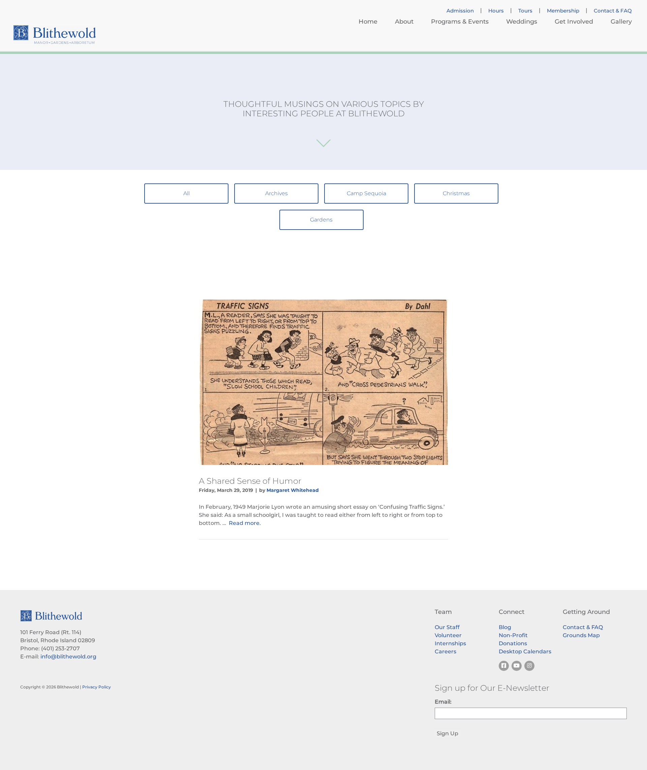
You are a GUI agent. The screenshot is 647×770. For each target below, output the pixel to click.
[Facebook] (504, 666)
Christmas (456, 193)
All (186, 193)
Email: (443, 702)
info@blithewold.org (68, 656)
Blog (505, 627)
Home (368, 21)
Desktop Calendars (525, 651)
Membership (563, 11)
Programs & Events (460, 21)
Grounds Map (581, 635)
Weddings (521, 21)
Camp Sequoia (366, 193)
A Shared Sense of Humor (250, 481)
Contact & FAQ (613, 11)
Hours (496, 11)
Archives (276, 193)
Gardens (321, 219)
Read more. (245, 523)
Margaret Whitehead (293, 490)
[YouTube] (517, 666)
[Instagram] (529, 666)
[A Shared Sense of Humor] (323, 382)
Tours (525, 11)
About (404, 21)
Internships (450, 643)
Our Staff (447, 627)
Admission (460, 11)
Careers (445, 651)
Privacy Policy (96, 686)
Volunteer (448, 635)
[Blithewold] (54, 34)
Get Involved (574, 21)
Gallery (621, 21)
